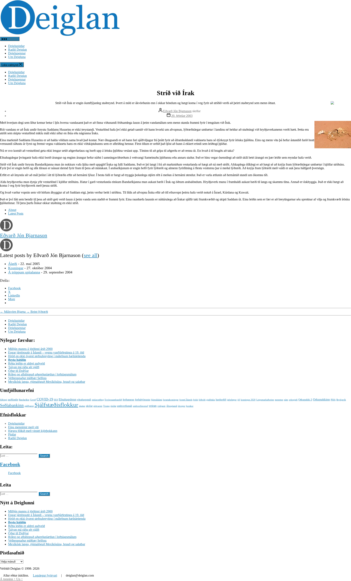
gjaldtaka (210, 400)
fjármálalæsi (156, 400)
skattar (82, 406)
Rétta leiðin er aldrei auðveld (26, 363)
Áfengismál (171, 406)
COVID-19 (45, 399)
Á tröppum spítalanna (24, 272)
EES (56, 400)
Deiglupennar (17, 53)
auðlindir (13, 399)
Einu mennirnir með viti (23, 427)
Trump (106, 406)
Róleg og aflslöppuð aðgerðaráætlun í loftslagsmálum (42, 374)
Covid (33, 400)
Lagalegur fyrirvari (45, 575)
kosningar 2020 (248, 400)
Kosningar (15, 268)
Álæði (12, 264)
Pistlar (12, 434)
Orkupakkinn (321, 399)
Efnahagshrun (67, 399)
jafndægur (232, 400)
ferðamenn (128, 399)
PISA (333, 400)
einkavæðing (98, 400)
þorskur (189, 406)
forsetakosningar (171, 400)
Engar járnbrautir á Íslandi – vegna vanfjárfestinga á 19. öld (46, 352)
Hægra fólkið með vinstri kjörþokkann (32, 431)
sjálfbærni (29, 406)
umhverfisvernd (140, 406)
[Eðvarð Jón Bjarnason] (6, 230)
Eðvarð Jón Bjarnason (177, 111)
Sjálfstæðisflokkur (56, 404)
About (12, 210)
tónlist (113, 406)
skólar (89, 405)
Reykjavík (341, 400)
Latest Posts (15, 213)
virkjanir (161, 406)
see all (90, 255)
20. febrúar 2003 (182, 115)
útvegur (181, 406)
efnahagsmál (84, 399)
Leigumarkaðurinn (265, 400)
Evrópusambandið (113, 400)
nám (286, 400)
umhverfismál (124, 405)
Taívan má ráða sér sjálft (23, 367)
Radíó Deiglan (17, 49)
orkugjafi (293, 400)
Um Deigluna (17, 57)
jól (238, 400)
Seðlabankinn (12, 405)
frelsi (195, 400)
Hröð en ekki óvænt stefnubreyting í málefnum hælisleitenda (47, 356)
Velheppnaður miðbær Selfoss (27, 378)
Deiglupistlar (16, 46)
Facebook (10, 464)
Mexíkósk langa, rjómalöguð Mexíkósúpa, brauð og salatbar (46, 381)
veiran (153, 405)
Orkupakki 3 (305, 399)
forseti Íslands (185, 400)
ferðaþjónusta (142, 399)
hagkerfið (221, 399)
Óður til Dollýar (18, 370)
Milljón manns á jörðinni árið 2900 (30, 349)
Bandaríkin (24, 400)
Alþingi (3, 400)
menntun (279, 400)
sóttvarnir (97, 406)
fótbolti (202, 400)
